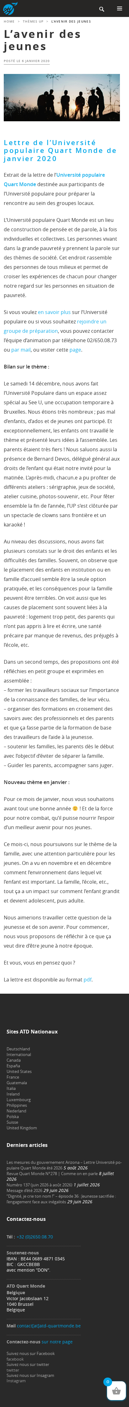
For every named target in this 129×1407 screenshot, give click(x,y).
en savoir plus (54, 312)
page (75, 349)
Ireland (13, 1094)
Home (9, 21)
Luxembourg (19, 1099)
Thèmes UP (33, 21)
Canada (14, 1060)
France (13, 1077)
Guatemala (17, 1082)
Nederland (16, 1111)
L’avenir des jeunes (42, 40)
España (13, 1066)
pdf (87, 979)
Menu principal (119, 8)
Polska (13, 1116)
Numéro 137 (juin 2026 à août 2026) (39, 1185)
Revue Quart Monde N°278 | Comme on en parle (52, 1173)
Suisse (12, 1122)
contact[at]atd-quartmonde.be (49, 1326)
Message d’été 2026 (24, 1190)
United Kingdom (22, 1128)
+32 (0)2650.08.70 (35, 1237)
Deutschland (18, 1049)
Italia (11, 1088)
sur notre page (57, 1342)
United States (19, 1071)
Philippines (17, 1105)
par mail (21, 349)
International (19, 1054)
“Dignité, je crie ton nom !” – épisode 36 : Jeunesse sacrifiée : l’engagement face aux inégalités (61, 1199)
